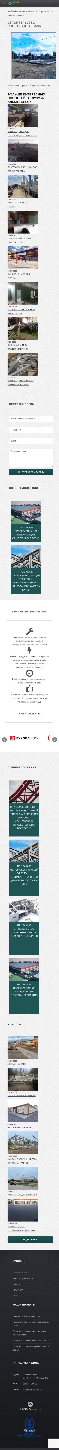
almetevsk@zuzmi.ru (32, 1389)
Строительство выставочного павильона (31, 1340)
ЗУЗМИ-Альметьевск (17, 11)
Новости (33, 11)
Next (54, 739)
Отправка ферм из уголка (22, 1096)
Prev (4, 739)
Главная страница (21, 1272)
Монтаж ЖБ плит (17, 1064)
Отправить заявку (33, 472)
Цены (15, 1295)
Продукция (18, 1290)
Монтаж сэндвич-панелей (22, 1195)
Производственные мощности (26, 1316)
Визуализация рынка (19, 1127)
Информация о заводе (23, 1278)
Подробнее (30, 1239)
